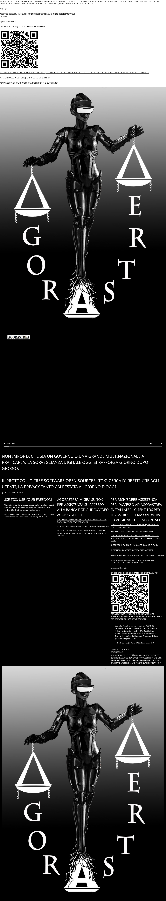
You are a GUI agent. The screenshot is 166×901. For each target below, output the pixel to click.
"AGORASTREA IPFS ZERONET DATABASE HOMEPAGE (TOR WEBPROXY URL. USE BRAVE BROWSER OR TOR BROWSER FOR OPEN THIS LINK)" (136, 657)
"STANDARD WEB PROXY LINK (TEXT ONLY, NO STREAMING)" (25, 78)
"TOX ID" (3, 9)
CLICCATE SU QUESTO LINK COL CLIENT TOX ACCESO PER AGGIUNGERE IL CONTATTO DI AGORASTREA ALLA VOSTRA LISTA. (135, 538)
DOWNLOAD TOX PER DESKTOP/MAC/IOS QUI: (130, 525)
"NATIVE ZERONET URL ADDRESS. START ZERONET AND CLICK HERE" (28, 83)
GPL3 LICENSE (117, 652)
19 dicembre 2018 (147, 643)
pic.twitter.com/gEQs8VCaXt (125, 639)
